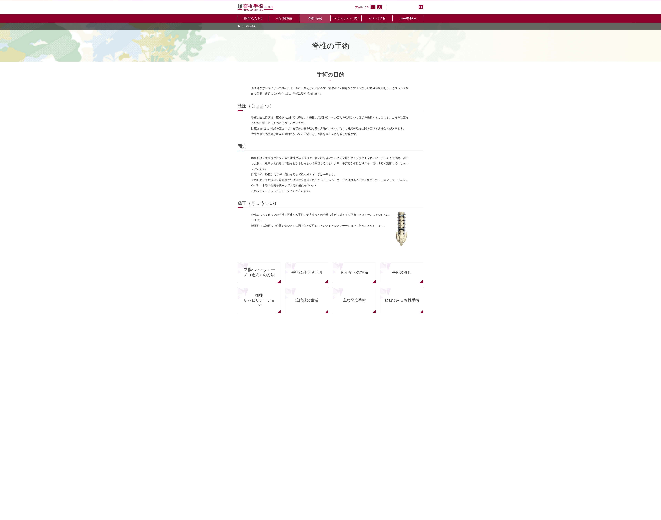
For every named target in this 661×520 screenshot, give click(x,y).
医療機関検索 (408, 18)
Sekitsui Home (239, 26)
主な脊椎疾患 (284, 18)
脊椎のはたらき (253, 18)
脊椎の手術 (315, 18)
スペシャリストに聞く (346, 18)
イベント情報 (377, 18)
